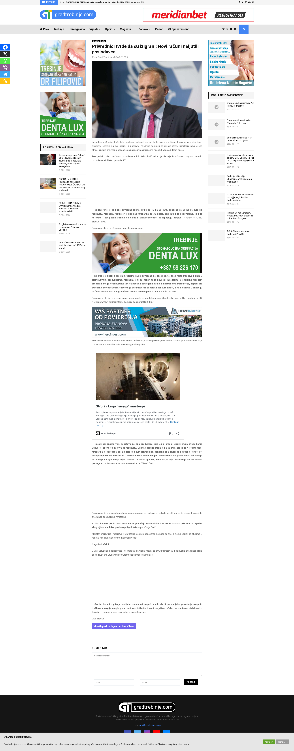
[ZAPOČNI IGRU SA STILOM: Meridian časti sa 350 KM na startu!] (48, 246)
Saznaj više (283, 742)
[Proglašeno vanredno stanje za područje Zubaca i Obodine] (48, 228)
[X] (5, 54)
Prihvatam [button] (269, 742)
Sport (108, 29)
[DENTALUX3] (147, 272)
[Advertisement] (147, 186)
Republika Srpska (99, 41)
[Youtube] (232, 29)
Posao (159, 29)
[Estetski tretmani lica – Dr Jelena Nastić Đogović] (216, 141)
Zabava (143, 29)
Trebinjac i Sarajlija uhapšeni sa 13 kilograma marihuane (239, 179)
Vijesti (93, 29)
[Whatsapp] (5, 60)
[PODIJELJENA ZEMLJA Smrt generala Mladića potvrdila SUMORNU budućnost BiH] (48, 207)
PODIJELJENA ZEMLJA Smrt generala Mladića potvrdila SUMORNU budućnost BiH (105, 2)
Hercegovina (77, 29)
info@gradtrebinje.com (150, 725)
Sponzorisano (180, 29)
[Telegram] (5, 74)
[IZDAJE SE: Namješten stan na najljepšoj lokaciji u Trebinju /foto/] (216, 198)
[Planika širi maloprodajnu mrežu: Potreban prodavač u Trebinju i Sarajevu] (216, 217)
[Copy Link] (5, 81)
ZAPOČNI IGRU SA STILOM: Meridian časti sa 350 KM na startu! (72, 245)
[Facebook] (220, 29)
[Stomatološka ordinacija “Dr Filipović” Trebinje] (216, 107)
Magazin (125, 29)
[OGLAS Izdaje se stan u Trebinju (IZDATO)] (216, 235)
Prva (46, 29)
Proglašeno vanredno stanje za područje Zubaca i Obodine (72, 227)
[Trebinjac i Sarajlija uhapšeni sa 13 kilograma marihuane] (216, 180)
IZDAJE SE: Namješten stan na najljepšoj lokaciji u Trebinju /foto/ (240, 197)
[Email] (236, 29)
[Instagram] (228, 29)
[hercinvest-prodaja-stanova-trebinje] (147, 336)
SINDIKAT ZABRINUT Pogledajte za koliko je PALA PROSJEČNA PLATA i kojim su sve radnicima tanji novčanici (72, 185)
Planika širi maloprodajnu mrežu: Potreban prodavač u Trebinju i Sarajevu (240, 216)
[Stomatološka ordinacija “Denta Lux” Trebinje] (216, 124)
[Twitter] (224, 29)
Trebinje (58, 29)
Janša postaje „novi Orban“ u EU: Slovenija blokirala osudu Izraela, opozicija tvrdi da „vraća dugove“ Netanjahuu (72, 161)
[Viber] (5, 67)
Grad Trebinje (105, 57)
